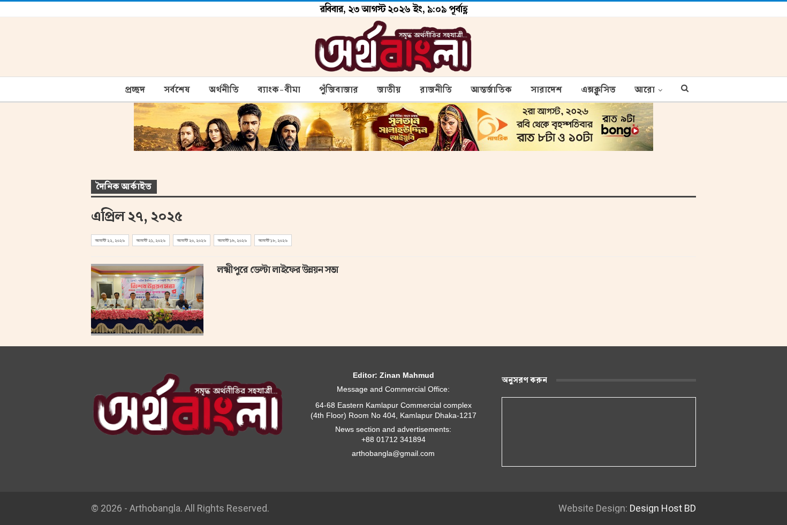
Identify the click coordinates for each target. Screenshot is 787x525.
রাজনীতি (436, 89)
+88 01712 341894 (393, 439)
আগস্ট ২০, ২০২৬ (191, 240)
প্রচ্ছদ (135, 89)
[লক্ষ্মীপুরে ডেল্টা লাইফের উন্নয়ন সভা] (147, 300)
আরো (644, 89)
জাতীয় (389, 89)
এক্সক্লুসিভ (598, 89)
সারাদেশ (546, 89)
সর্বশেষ (177, 89)
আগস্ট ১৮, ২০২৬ (273, 240)
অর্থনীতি (224, 89)
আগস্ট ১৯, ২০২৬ (232, 240)
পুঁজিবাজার (338, 89)
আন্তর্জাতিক (491, 89)
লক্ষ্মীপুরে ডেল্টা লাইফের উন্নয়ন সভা (277, 270)
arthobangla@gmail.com (393, 453)
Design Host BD (663, 508)
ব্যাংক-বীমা (279, 89)
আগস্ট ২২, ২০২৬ (110, 240)
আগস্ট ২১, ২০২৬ (151, 240)
